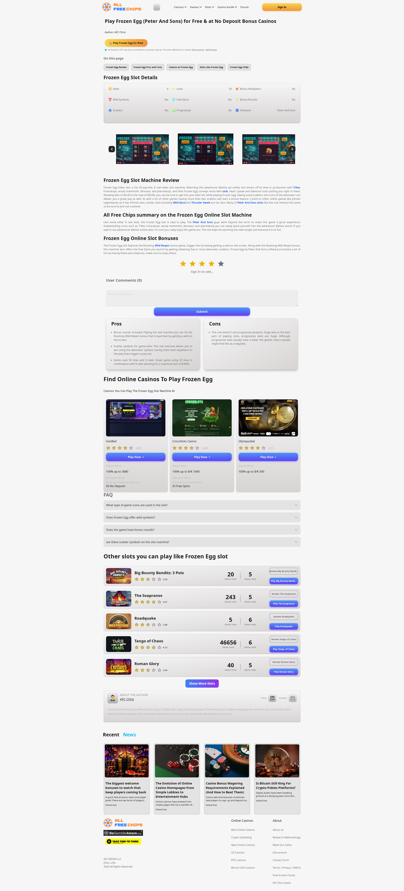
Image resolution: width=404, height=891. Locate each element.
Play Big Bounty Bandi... (284, 580)
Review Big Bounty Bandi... (284, 571)
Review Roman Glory (284, 661)
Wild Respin (162, 245)
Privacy (286, 867)
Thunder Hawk (200, 202)
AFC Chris (120, 32)
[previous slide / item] (112, 149)
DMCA (296, 867)
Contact (283, 697)
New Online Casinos (243, 845)
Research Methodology (286, 837)
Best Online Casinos (243, 830)
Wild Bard (179, 202)
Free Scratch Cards (284, 875)
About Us (278, 830)
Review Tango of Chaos (283, 639)
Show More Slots (202, 683)
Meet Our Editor (282, 845)
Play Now (135, 457)
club (225, 191)
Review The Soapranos (284, 593)
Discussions (280, 852)
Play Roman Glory (284, 671)
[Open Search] (156, 7)
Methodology (211, 49)
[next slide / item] (292, 149)
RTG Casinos (238, 860)
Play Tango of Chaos (284, 649)
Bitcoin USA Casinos (243, 867)
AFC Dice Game (282, 883)
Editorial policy (198, 49)
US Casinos (237, 852)
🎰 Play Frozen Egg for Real (126, 43)
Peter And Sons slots (250, 202)
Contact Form (281, 860)
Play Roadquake (284, 626)
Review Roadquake (283, 616)
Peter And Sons (203, 222)
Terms (276, 867)
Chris (264, 697)
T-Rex (296, 187)
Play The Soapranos (283, 603)
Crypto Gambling (241, 837)
